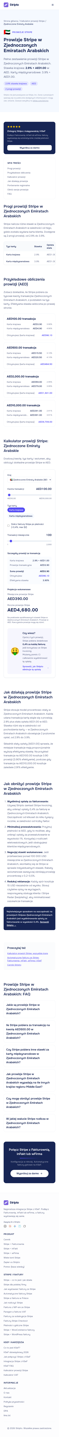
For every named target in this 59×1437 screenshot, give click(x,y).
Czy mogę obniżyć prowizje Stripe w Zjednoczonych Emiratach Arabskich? (28, 1103)
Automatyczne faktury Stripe (18, 1293)
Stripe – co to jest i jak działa (18, 1280)
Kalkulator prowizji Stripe (32, 21)
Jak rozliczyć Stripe (13, 1302)
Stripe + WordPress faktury (17, 1334)
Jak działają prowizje (17, 181)
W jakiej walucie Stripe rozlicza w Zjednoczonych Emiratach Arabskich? (27, 1123)
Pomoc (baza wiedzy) (14, 1266)
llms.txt (7, 1415)
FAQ (9, 193)
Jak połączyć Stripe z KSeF (17, 1356)
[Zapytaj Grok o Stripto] (24, 1226)
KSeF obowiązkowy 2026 (16, 1352)
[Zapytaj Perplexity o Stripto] (19, 1226)
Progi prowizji (14, 168)
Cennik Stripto (14, 964)
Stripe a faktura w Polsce (16, 1298)
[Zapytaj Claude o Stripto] (9, 1226)
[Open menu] (52, 5)
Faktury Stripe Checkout (16, 1320)
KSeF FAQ (9, 1365)
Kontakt (7, 1397)
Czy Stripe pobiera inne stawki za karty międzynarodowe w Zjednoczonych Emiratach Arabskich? (27, 1056)
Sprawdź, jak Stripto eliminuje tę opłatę (33, 668)
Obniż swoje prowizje (17, 189)
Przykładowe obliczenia (18, 172)
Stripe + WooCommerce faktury (19, 1330)
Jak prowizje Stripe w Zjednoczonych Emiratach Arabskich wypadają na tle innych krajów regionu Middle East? (28, 1080)
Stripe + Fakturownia (14, 1244)
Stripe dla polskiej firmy (15, 1284)
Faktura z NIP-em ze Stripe (17, 1307)
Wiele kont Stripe (12, 1257)
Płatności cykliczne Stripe (16, 1325)
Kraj (9, 475)
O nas (6, 1392)
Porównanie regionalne (18, 185)
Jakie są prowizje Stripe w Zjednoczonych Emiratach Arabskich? (23, 1009)
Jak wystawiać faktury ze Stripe (20, 1289)
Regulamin (9, 1406)
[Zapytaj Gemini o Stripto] (14, 1226)
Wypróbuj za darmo (29, 147)
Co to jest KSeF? (12, 1347)
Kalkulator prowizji (16, 177)
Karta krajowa (16, 510)
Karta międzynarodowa (20, 516)
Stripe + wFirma (11, 1253)
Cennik (7, 1239)
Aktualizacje (10, 1388)
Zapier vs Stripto (12, 1262)
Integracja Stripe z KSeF (16, 1361)
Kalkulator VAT (11, 1375)
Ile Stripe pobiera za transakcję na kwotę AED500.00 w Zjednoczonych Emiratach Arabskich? (28, 1031)
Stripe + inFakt (11, 1248)
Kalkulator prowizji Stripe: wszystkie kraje (27, 953)
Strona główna (11, 21)
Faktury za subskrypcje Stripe (18, 1316)
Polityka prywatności (14, 1401)
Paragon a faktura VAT (15, 1311)
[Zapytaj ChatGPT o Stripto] (5, 1226)
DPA (6, 1411)
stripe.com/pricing (40, 101)
